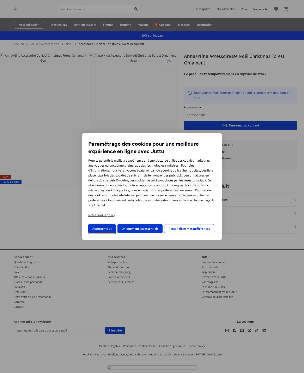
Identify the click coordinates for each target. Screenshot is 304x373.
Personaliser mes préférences (189, 228)
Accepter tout (102, 228)
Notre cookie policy (101, 215)
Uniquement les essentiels (140, 228)
